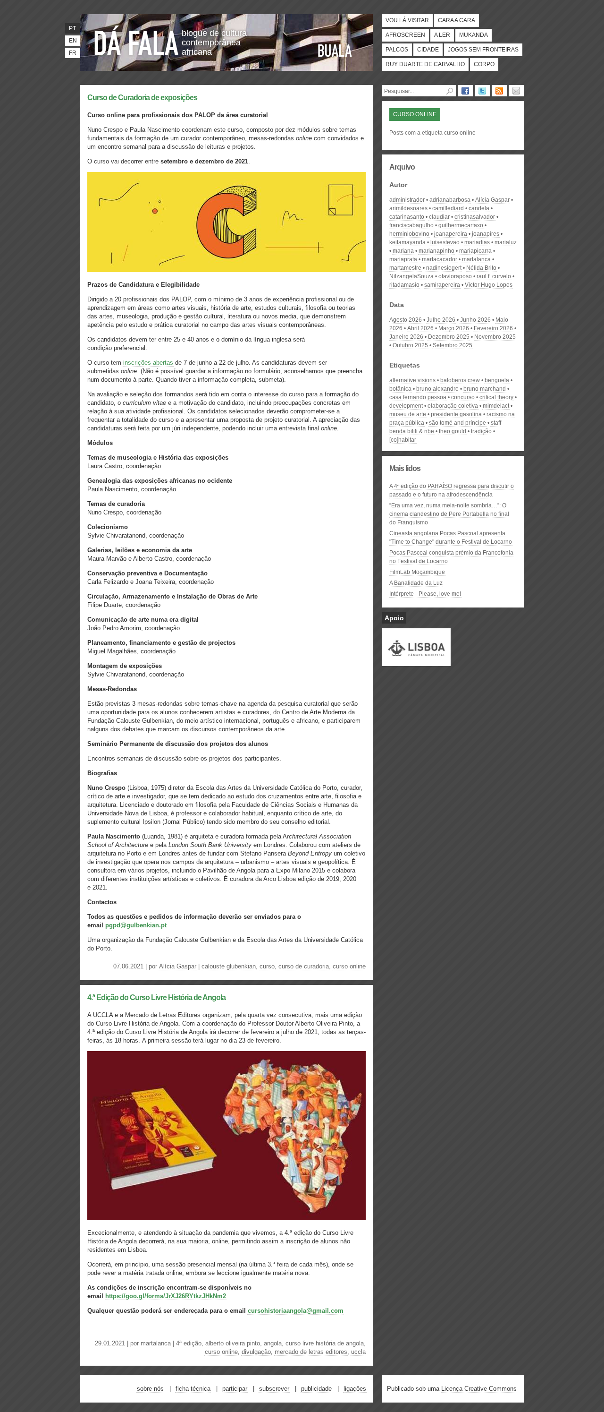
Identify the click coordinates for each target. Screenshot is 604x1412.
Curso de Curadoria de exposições (142, 98)
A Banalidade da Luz (416, 583)
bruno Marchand (484, 388)
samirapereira (442, 285)
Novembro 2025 (495, 337)
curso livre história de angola (324, 1343)
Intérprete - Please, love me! (425, 593)
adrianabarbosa (449, 200)
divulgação (256, 1351)
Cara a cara (456, 20)
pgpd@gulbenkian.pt (136, 925)
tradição (481, 431)
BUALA (335, 50)
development (406, 405)
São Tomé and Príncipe (457, 422)
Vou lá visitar (407, 20)
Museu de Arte (407, 414)
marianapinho (436, 251)
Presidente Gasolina (456, 414)
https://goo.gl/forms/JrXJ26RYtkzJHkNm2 (165, 1296)
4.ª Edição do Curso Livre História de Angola (156, 997)
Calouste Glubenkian (228, 966)
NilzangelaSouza (411, 276)
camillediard (448, 208)
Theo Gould (452, 431)
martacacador (439, 259)
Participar (234, 1388)
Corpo (484, 64)
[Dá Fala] (137, 40)
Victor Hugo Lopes (488, 285)
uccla (358, 1351)
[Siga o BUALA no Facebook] (465, 90)
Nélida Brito (481, 268)
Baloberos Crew (460, 380)
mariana (403, 251)
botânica (400, 388)
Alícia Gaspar (177, 966)
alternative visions (412, 380)
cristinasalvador (474, 217)
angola (273, 1343)
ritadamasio (404, 285)
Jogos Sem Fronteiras (483, 49)
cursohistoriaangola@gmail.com (296, 1310)
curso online (349, 966)
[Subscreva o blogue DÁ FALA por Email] (516, 90)
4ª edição (188, 1343)
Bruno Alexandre (437, 388)
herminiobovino (409, 234)
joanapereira (450, 234)
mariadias (477, 242)
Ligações (355, 1388)
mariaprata (403, 259)
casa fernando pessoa (417, 397)
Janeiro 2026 (406, 337)
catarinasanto (406, 217)
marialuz (506, 242)
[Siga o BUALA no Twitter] (482, 90)
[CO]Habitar (402, 439)
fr (72, 53)
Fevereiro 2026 (493, 328)
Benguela (497, 380)
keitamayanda (407, 242)
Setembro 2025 (452, 345)
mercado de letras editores (311, 1351)
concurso (463, 397)
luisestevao (445, 242)
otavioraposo (455, 276)
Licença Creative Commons (479, 1388)
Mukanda (473, 35)
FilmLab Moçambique (417, 572)
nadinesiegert (443, 268)
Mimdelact (496, 405)
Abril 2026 (420, 328)
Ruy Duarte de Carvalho (425, 64)
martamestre (405, 268)
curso (267, 966)
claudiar (439, 217)
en (73, 40)
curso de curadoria (303, 966)
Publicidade (316, 1388)
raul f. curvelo (494, 276)
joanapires (485, 234)
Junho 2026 (475, 320)
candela (479, 208)
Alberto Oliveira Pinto (232, 1343)
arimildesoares (408, 208)
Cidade (428, 49)
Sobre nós (150, 1388)
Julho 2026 (441, 320)
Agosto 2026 (405, 320)
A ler (442, 35)
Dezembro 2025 (449, 337)
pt (72, 28)
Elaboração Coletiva (453, 405)
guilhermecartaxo (460, 225)
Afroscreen (405, 35)
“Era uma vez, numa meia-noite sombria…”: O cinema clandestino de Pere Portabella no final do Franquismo (449, 514)
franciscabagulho (411, 225)
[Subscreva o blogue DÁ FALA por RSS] (499, 90)
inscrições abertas (148, 362)
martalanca (156, 1343)
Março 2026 (453, 328)
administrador (407, 200)
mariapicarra (475, 251)
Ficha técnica (193, 1388)
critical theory (496, 397)
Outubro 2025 (410, 345)
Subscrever (274, 1388)
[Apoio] (416, 662)
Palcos (397, 49)
